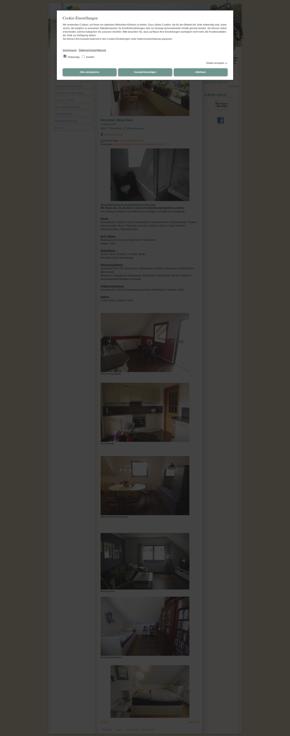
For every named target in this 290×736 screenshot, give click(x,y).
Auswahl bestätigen (145, 72)
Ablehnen (200, 72)
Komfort (89, 57)
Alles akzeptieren (89, 72)
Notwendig (73, 57)
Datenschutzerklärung (92, 50)
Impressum (70, 50)
